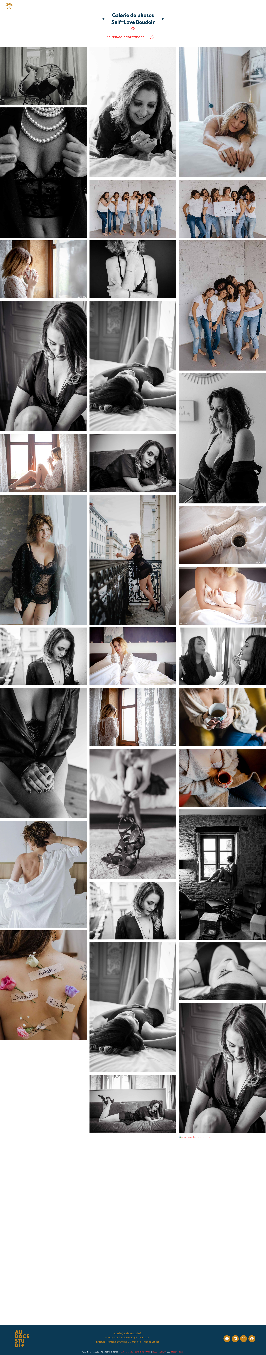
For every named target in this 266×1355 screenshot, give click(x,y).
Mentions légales (127, 1352)
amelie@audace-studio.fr (128, 1333)
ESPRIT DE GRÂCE (142, 1352)
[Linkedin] (235, 1338)
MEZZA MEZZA (177, 1352)
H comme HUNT (159, 1352)
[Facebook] (226, 1338)
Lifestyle (100, 1341)
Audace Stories (151, 1341)
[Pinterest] (251, 1338)
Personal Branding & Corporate (124, 1341)
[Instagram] (243, 1338)
